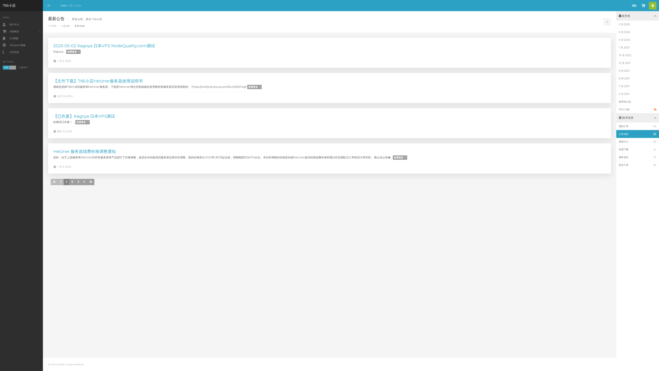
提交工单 (623, 164)
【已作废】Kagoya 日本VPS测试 (84, 116)
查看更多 (72, 51)
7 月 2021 (624, 86)
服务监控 (623, 157)
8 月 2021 (624, 78)
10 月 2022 (625, 55)
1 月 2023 (624, 47)
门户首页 (52, 26)
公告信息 (65, 26)
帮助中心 (623, 141)
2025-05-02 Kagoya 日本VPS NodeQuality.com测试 (104, 45)
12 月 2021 (625, 63)
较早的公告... (625, 101)
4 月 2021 (624, 93)
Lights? (16, 67)
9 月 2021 (624, 70)
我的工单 (623, 126)
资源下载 (623, 149)
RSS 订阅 (624, 109)
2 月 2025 (624, 24)
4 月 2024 (624, 39)
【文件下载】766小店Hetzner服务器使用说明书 (98, 80)
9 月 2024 (624, 32)
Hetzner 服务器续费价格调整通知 (84, 151)
